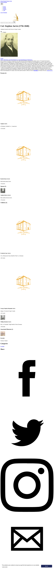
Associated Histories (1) (13, 59)
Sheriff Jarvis (49, 70)
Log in (2, 2)
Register (5, 2)
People (4, 1)
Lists (11, 1)
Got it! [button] (46, 566)
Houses (8, 1)
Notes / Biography (4, 59)
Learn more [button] (4, 566)
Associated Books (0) (23, 59)
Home (2, 1)
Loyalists (2, 346)
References (30, 59)
